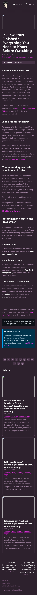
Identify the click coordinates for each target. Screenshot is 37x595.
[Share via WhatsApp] (14, 363)
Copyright (6, 583)
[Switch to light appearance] (30, 4)
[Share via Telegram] (18, 363)
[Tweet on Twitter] (8, 359)
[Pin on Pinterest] (24, 359)
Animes (4, 32)
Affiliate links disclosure (11, 586)
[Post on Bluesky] (12, 359)
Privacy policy (7, 580)
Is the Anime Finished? (18, 4)
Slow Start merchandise (11, 211)
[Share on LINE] (22, 363)
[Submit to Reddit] (20, 359)
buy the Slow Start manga (15, 159)
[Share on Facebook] (28, 359)
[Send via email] (32, 359)
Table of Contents (14, 62)
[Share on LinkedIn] (4, 359)
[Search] (27, 4)
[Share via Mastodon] (16, 359)
